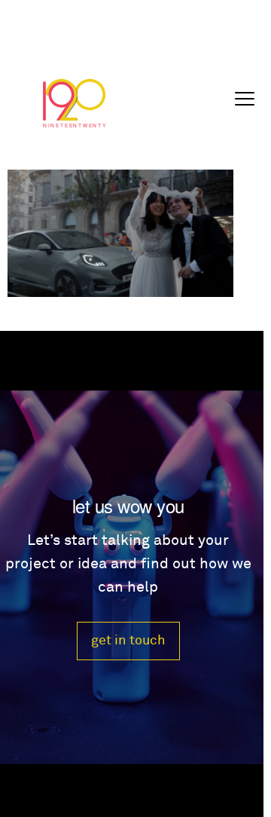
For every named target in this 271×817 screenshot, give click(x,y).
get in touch (128, 640)
